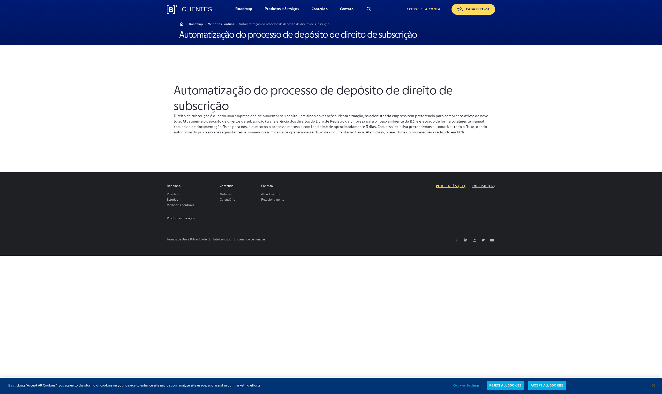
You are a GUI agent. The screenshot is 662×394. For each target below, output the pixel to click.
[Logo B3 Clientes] (172, 9)
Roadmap (246, 10)
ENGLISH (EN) (483, 186)
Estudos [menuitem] (172, 199)
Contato (350, 10)
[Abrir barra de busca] (369, 9)
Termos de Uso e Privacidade (187, 239)
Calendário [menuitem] (227, 199)
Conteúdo (323, 10)
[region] (331, 386)
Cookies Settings (466, 385)
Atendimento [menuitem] (270, 194)
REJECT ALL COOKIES (505, 385)
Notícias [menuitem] (225, 194)
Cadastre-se (478, 9)
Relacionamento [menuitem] (272, 199)
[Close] (653, 385)
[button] (319, 9)
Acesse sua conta (423, 9)
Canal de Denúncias (251, 239)
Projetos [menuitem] (172, 194)
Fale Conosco (222, 239)
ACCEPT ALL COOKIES (547, 385)
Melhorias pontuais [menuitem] (180, 205)
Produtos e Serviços (285, 10)
